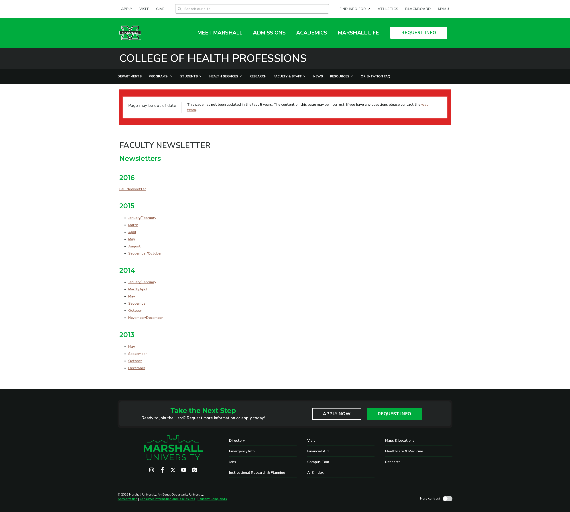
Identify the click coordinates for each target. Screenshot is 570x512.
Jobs (232, 461)
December (136, 368)
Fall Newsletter (132, 189)
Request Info (394, 414)
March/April (137, 289)
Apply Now (336, 414)
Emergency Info (241, 451)
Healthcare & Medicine (404, 451)
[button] (355, 9)
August (134, 246)
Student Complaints (212, 499)
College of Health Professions (213, 58)
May (131, 239)
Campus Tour (318, 461)
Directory (237, 440)
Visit (311, 440)
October (135, 310)
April (132, 232)
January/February (142, 217)
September (137, 303)
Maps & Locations (399, 440)
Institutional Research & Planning (257, 472)
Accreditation (127, 499)
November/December (145, 317)
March (133, 225)
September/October (145, 253)
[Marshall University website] (130, 33)
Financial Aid (318, 451)
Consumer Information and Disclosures (167, 499)
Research (393, 461)
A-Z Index (315, 472)
